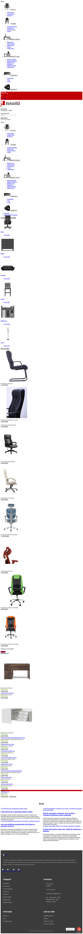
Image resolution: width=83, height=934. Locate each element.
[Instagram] (5, 870)
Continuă (3, 652)
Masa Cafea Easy (6, 779)
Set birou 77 (4, 793)
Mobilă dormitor (11, 65)
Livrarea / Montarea (49, 924)
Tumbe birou (10, 48)
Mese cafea (10, 45)
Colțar (8, 81)
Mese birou (10, 42)
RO (1, 95)
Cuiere (9, 31)
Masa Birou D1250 (6, 766)
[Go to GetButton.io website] (79, 932)
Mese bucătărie (11, 59)
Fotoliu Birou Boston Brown (8, 425)
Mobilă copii (10, 67)
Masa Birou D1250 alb (7, 732)
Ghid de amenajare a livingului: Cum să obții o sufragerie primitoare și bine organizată (59, 814)
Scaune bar (10, 28)
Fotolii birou (10, 12)
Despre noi (6, 916)
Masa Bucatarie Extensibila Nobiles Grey (12, 739)
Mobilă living (10, 62)
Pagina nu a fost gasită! (10, 215)
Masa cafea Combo (6, 785)
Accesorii (9, 15)
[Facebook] (10, 870)
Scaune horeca (11, 29)
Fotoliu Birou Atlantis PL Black (9, 420)
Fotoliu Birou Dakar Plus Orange (10, 644)
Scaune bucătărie (12, 26)
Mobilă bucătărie (12, 61)
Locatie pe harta (7, 921)
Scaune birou (10, 14)
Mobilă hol (10, 64)
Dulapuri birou (11, 44)
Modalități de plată (48, 916)
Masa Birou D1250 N (6, 688)
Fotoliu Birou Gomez (6, 571)
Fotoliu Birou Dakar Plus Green (9, 607)
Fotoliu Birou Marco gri (7, 752)
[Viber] (20, 870)
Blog (4, 918)
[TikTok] (15, 870)
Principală (7, 213)
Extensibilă (10, 78)
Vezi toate (7, 235)
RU (4, 99)
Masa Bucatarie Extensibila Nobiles (11, 772)
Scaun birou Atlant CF (7, 383)
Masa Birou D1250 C (6, 694)
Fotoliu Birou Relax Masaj (8, 461)
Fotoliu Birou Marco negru (8, 759)
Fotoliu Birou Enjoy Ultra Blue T (9, 534)
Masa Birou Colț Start (7, 746)
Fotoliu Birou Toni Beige (7, 498)
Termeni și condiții (48, 921)
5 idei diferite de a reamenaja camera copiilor (17, 812)
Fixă (8, 80)
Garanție (46, 918)
